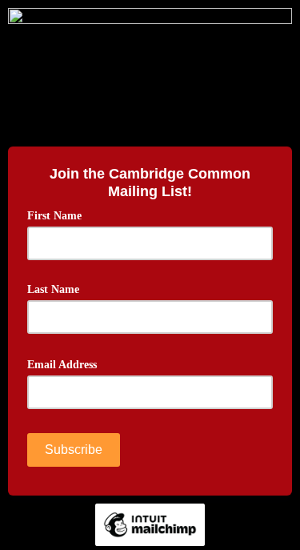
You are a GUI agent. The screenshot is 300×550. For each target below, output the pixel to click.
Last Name (53, 289)
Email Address (67, 363)
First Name (54, 216)
